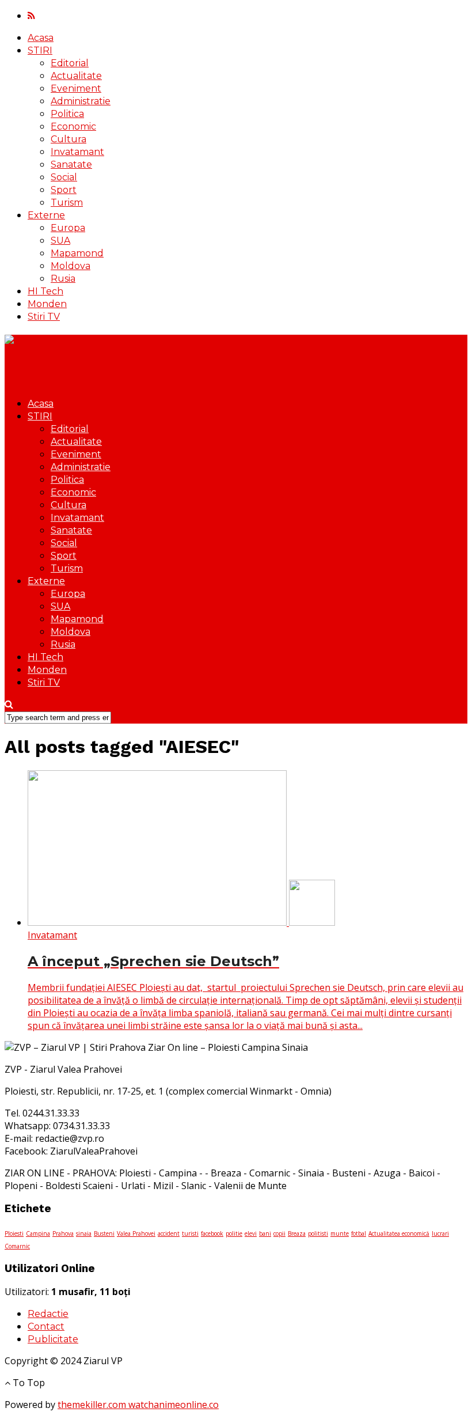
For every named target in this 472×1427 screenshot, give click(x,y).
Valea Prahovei (136, 1233)
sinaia (84, 1233)
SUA (60, 240)
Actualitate (76, 75)
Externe (46, 215)
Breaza (297, 1233)
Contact (46, 1326)
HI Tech (45, 291)
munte (339, 1233)
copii (279, 1233)
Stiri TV (44, 316)
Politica (67, 113)
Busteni (104, 1233)
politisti (318, 1233)
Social (64, 177)
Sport (64, 189)
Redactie (48, 1313)
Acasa (41, 37)
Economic (73, 126)
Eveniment (76, 88)
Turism (67, 202)
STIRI (40, 50)
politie (234, 1233)
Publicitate (53, 1339)
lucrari (440, 1233)
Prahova (63, 1233)
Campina (38, 1233)
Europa (68, 227)
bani (265, 1233)
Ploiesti (14, 1233)
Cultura (68, 139)
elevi (251, 1233)
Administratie (81, 101)
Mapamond (77, 253)
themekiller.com (93, 1404)
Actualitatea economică (398, 1233)
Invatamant (77, 151)
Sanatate (71, 164)
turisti (190, 1233)
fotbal (358, 1233)
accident (169, 1233)
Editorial (70, 63)
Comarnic (17, 1246)
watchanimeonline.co (173, 1404)
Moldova (70, 265)
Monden (47, 303)
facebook (212, 1233)
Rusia (63, 278)
